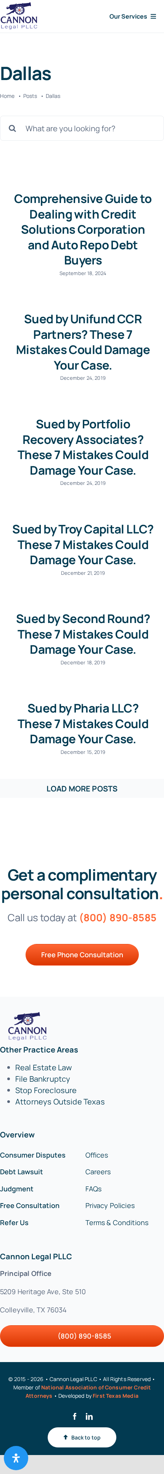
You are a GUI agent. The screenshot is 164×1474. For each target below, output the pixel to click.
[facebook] (74, 1416)
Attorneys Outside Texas (60, 1101)
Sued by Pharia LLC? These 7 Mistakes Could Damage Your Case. (83, 723)
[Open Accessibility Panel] (16, 1458)
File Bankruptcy (42, 1079)
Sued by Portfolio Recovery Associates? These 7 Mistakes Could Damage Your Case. (83, 447)
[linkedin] (89, 1416)
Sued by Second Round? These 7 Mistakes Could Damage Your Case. (83, 633)
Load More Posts (82, 788)
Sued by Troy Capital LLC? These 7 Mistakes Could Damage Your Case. (82, 544)
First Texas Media (115, 1395)
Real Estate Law (43, 1067)
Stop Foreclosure (46, 1090)
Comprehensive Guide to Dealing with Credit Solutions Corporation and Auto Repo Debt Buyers (82, 229)
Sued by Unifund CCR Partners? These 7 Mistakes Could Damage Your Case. (83, 342)
